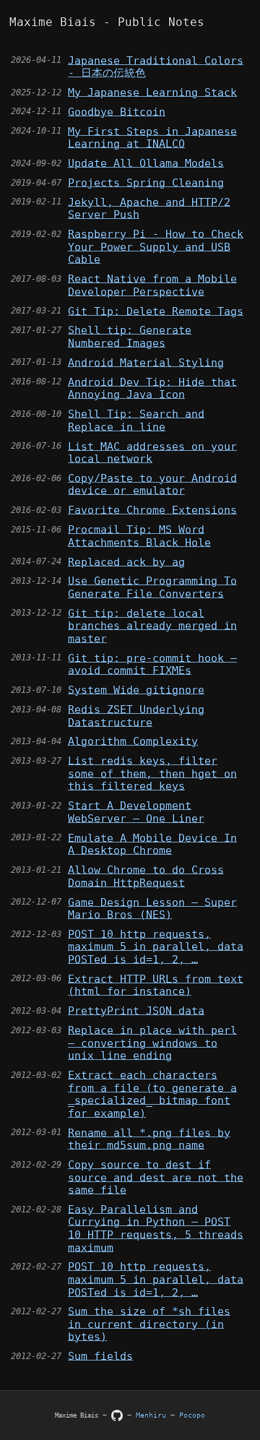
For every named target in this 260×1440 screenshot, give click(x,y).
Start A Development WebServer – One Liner (136, 811)
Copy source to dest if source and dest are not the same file (155, 1177)
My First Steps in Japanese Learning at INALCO (152, 137)
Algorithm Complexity (133, 741)
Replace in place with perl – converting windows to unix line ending (152, 1042)
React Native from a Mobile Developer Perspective (152, 285)
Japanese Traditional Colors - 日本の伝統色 (155, 66)
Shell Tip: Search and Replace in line (136, 420)
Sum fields (100, 1356)
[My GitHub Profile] (119, 1415)
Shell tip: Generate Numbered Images (129, 336)
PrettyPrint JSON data (136, 1010)
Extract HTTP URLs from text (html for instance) (155, 985)
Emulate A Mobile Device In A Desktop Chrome (152, 844)
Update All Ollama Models (146, 163)
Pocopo (192, 1415)
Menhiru (153, 1415)
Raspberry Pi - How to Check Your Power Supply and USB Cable (155, 246)
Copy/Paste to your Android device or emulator (152, 484)
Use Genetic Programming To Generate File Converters (152, 587)
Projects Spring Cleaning (146, 182)
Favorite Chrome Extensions (152, 510)
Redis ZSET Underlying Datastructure (136, 715)
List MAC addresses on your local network (152, 452)
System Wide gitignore (136, 690)
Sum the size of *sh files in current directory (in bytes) (149, 1323)
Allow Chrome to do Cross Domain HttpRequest (146, 876)
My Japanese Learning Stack (152, 92)
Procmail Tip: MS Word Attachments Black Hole (139, 535)
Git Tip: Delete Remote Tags (155, 311)
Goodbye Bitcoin (116, 111)
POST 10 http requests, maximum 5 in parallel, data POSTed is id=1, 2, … (155, 946)
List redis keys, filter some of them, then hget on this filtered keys (152, 773)
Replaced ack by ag (126, 562)
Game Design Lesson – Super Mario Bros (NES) (152, 908)
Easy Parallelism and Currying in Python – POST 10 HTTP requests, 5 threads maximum (155, 1228)
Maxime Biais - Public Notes (106, 22)
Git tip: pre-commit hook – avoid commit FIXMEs (152, 664)
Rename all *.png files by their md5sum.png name (149, 1139)
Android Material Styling (146, 362)
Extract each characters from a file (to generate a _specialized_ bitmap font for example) (152, 1094)
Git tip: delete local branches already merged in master (152, 625)
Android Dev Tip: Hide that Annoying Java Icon (152, 388)
